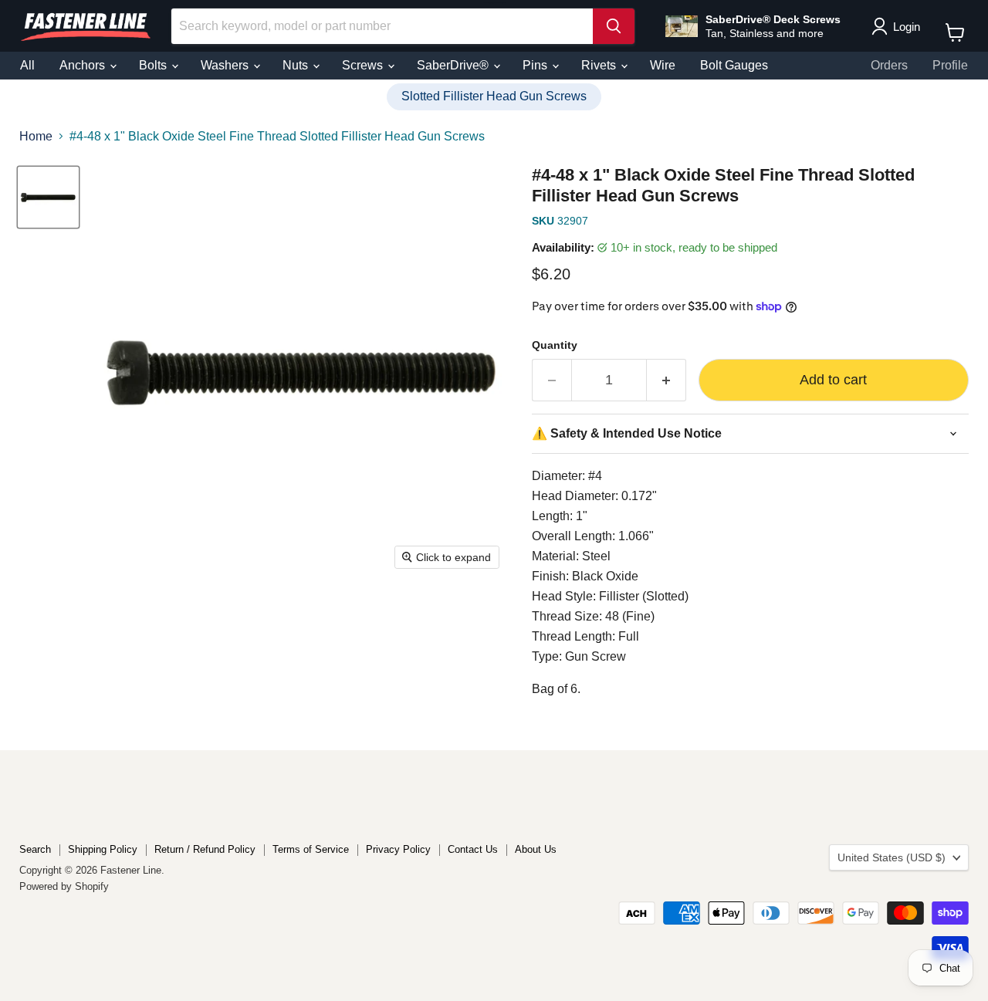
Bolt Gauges (734, 65)
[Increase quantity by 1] (666, 380)
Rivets (600, 65)
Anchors (83, 65)
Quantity (554, 345)
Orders (889, 65)
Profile (950, 65)
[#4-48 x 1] (48, 197)
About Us (536, 849)
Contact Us (473, 849)
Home (35, 136)
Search (35, 849)
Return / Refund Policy (204, 849)
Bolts (154, 65)
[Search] (613, 26)
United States (891, 857)
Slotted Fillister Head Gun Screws (494, 96)
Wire (662, 65)
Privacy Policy (398, 849)
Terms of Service (310, 849)
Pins (536, 65)
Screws (364, 65)
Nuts (297, 65)
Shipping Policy (102, 849)
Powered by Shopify (64, 886)
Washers (226, 65)
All (27, 65)
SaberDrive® (454, 65)
